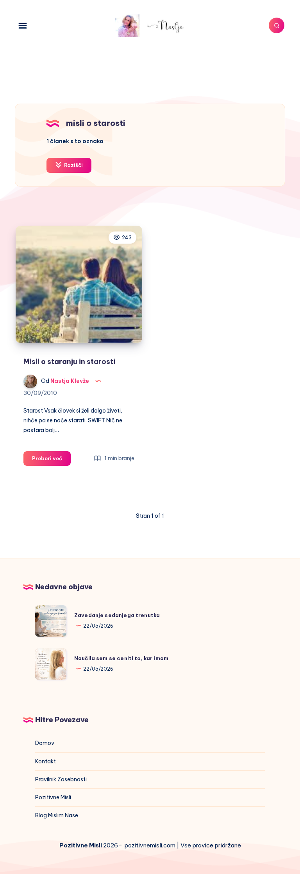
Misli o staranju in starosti (69, 361)
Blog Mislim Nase (56, 815)
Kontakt (45, 761)
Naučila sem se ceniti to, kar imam (121, 658)
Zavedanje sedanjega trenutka (117, 615)
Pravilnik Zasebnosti (61, 779)
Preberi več (51, 460)
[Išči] (276, 25)
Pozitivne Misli (53, 797)
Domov (44, 743)
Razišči (73, 165)
